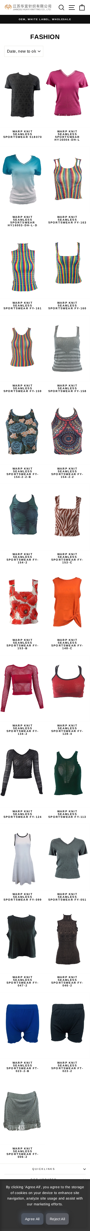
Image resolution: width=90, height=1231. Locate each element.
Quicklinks (44, 1169)
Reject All (57, 1219)
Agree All (32, 1219)
